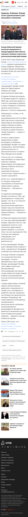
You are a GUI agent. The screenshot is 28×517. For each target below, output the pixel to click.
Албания (20, 6)
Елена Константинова (11, 23)
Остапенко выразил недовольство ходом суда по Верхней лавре (18, 370)
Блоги (3, 468)
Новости (5, 10)
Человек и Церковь (7, 457)
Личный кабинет (6, 484)
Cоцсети (4, 477)
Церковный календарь (8, 479)
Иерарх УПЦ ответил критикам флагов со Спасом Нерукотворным (17, 392)
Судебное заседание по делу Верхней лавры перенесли (17, 425)
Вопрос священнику (7, 463)
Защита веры (5, 455)
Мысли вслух (5, 465)
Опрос (3, 474)
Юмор (3, 482)
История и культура (7, 460)
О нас (3, 487)
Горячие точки (5, 470)
